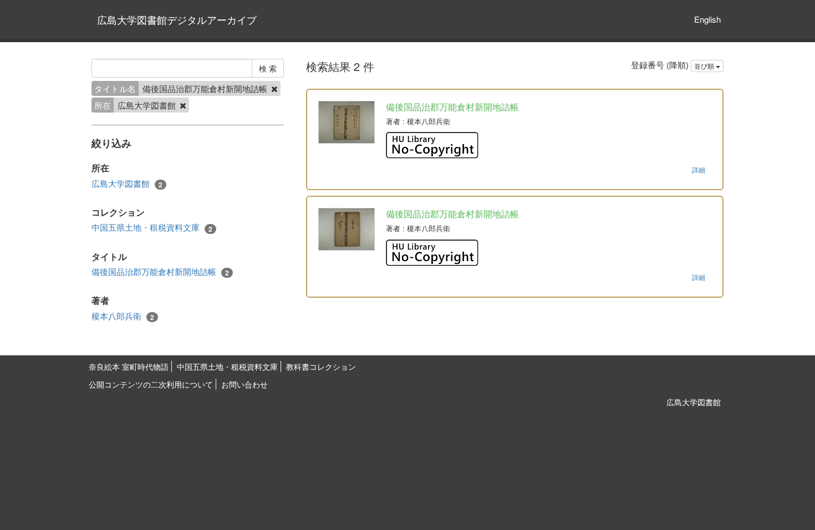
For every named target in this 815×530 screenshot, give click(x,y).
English (707, 19)
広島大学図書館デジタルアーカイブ (177, 19)
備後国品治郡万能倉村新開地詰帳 (160, 272)
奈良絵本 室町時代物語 (129, 366)
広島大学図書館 (126, 183)
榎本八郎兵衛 (122, 316)
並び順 (705, 65)
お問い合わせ (244, 384)
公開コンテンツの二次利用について (151, 384)
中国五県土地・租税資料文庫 (151, 227)
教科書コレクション (321, 366)
